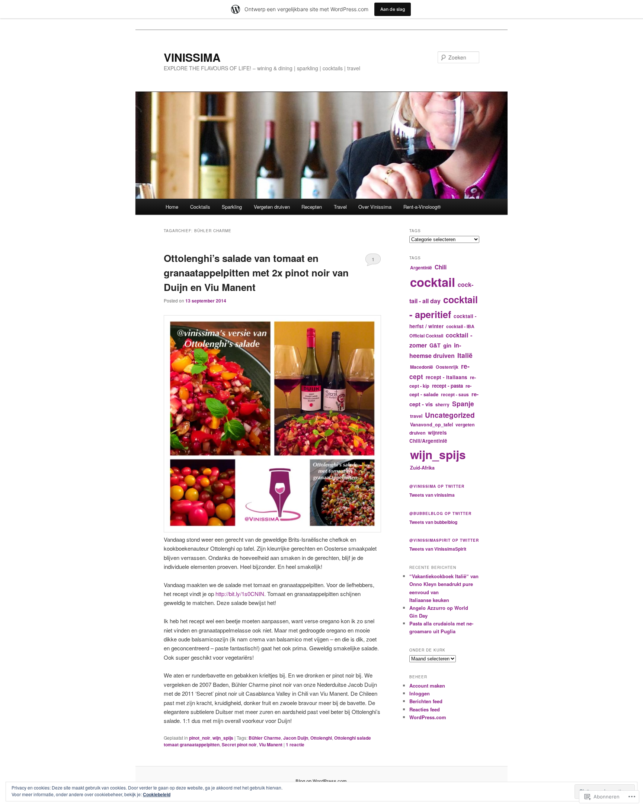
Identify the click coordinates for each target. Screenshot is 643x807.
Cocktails (200, 206)
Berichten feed (425, 701)
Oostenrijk (447, 367)
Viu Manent (270, 744)
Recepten (311, 206)
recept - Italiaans (446, 377)
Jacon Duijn (295, 737)
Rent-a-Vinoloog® (422, 206)
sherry (442, 404)
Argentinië (421, 267)
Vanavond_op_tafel (431, 424)
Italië (465, 355)
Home (172, 206)
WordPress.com (427, 717)
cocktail (432, 282)
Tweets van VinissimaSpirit (437, 548)
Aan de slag (392, 9)
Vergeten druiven (272, 206)
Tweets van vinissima (432, 494)
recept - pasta (447, 385)
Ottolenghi (321, 737)
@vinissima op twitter (436, 486)
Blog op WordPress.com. (321, 781)
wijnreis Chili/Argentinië (428, 436)
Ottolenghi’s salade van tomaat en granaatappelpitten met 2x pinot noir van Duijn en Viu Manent (256, 272)
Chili (441, 267)
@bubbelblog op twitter (440, 513)
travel (416, 416)
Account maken (427, 685)
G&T (435, 345)
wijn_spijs (222, 737)
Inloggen (419, 693)
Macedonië (421, 367)
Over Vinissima (374, 206)
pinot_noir (199, 737)
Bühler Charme (265, 737)
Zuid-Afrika (422, 467)
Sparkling (232, 206)
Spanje (463, 403)
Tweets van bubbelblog (433, 522)
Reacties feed (424, 709)
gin (447, 345)
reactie (295, 744)
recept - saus (455, 394)
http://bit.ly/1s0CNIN (239, 594)
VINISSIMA (192, 57)
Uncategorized (450, 415)
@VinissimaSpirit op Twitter (444, 540)
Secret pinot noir (239, 744)
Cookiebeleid (156, 794)
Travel (340, 206)
